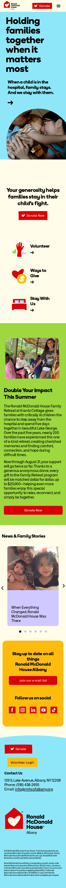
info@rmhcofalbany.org (34, 789)
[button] (59, 6)
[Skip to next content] (32, 150)
